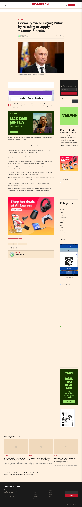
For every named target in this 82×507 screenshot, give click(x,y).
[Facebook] (8, 497)
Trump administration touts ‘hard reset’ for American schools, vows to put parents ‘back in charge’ (69, 137)
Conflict (61, 212)
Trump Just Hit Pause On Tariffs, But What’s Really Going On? (15, 459)
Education (62, 216)
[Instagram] (11, 497)
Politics (61, 227)
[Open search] (5, 5)
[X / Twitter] (5, 497)
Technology (62, 232)
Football (62, 220)
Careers (50, 494)
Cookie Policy (77, 504)
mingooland (23, 35)
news (15, 244)
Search (61, 98)
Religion (61, 229)
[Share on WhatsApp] (63, 36)
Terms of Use (72, 504)
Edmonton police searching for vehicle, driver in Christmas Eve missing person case (65, 460)
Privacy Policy (67, 504)
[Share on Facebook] (58, 36)
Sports (61, 230)
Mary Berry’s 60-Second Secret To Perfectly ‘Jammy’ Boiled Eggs (40, 459)
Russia (19, 244)
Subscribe (71, 5)
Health (61, 224)
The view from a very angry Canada (67, 140)
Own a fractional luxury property (15, 238)
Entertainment (63, 217)
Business (62, 209)
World (23, 17)
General (61, 222)
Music (61, 225)
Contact (50, 490)
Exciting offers (63, 239)
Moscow (10, 244)
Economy (62, 214)
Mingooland (41, 4)
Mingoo (19, 504)
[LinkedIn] (14, 497)
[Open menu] (77, 5)
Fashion (61, 219)
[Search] (66, 5)
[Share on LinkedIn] (60, 36)
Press (50, 496)
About (50, 488)
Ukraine (24, 244)
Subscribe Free (69, 93)
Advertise (50, 492)
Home (3, 10)
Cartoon (61, 211)
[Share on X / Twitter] (56, 36)
